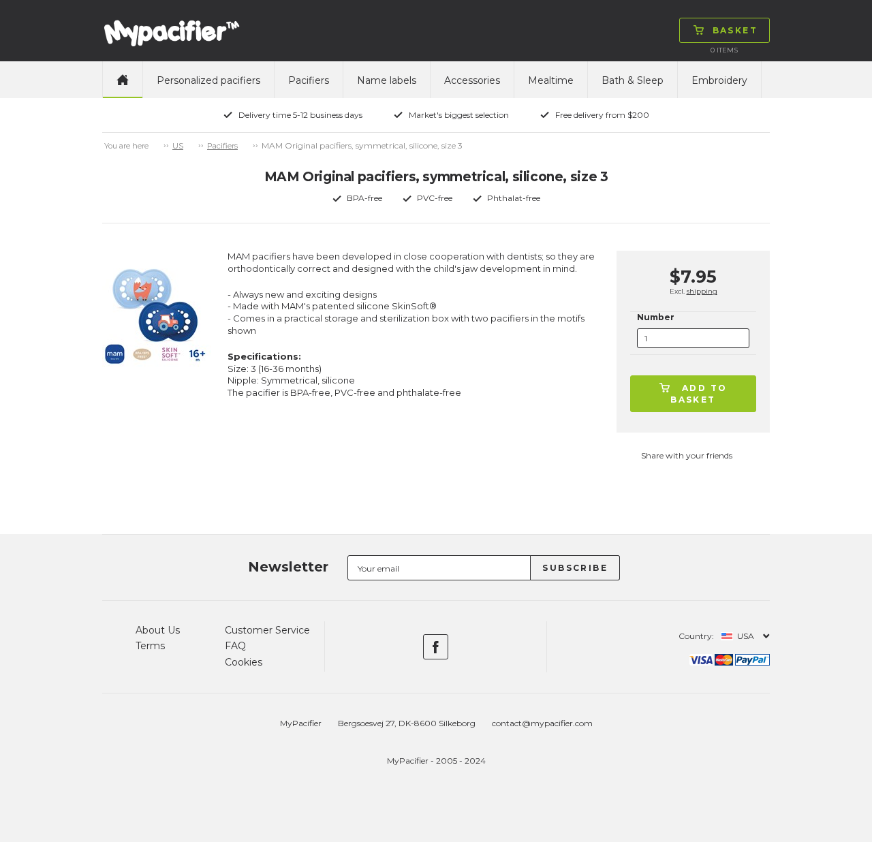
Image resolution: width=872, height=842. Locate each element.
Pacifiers (308, 80)
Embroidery (719, 80)
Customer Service (267, 630)
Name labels (386, 80)
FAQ (235, 646)
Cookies (243, 662)
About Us (158, 630)
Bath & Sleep (633, 80)
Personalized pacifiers (208, 80)
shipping (702, 291)
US (177, 146)
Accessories (472, 80)
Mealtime (551, 80)
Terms (150, 646)
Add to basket (698, 394)
